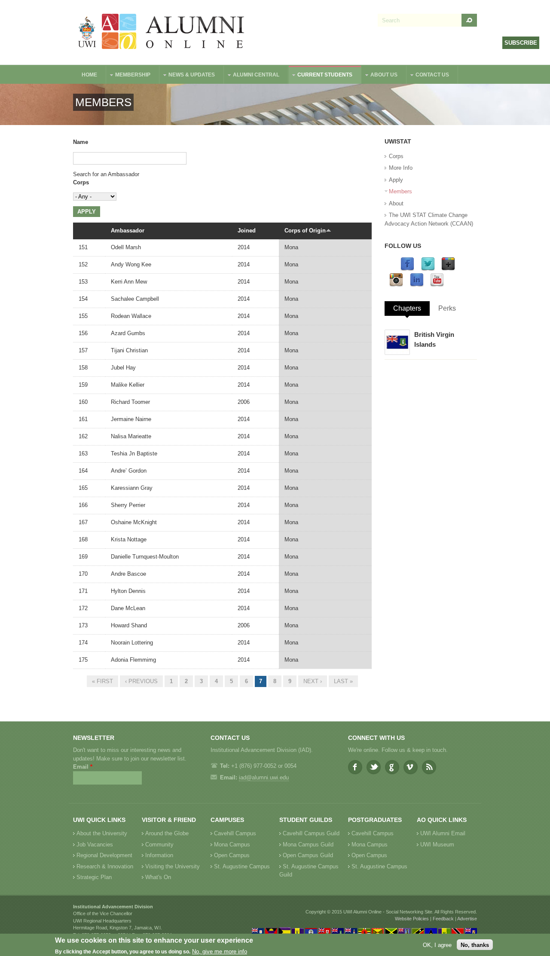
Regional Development (104, 855)
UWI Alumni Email (442, 833)
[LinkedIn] (417, 285)
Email (82, 767)
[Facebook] (407, 269)
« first (102, 681)
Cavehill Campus (235, 833)
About (396, 203)
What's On (158, 877)
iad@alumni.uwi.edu (264, 777)
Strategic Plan (94, 877)
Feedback (443, 918)
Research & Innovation (104, 866)
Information (159, 855)
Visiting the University (172, 866)
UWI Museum (437, 844)
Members (400, 191)
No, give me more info (219, 952)
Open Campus (232, 855)
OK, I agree (437, 944)
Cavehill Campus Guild (311, 833)
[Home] (161, 32)
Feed (429, 767)
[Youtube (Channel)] (437, 285)
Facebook (355, 767)
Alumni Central (251, 76)
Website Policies (412, 918)
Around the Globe (167, 833)
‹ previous (141, 681)
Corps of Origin (305, 230)
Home (89, 75)
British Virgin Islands (434, 339)
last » (343, 681)
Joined (247, 230)
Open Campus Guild (308, 855)
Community (159, 844)
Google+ (392, 767)
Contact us (428, 76)
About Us (379, 76)
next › (312, 681)
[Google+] (448, 269)
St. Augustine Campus (242, 866)
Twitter (374, 767)
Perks (447, 308)
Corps (81, 182)
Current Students (320, 76)
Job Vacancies (94, 844)
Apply (396, 180)
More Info (400, 168)
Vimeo (410, 767)
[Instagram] (396, 285)
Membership (128, 76)
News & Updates (187, 76)
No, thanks (475, 944)
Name (80, 142)
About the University (101, 833)
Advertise (467, 918)
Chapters (407, 308)
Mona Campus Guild (308, 844)
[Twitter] (428, 269)
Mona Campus (232, 844)
